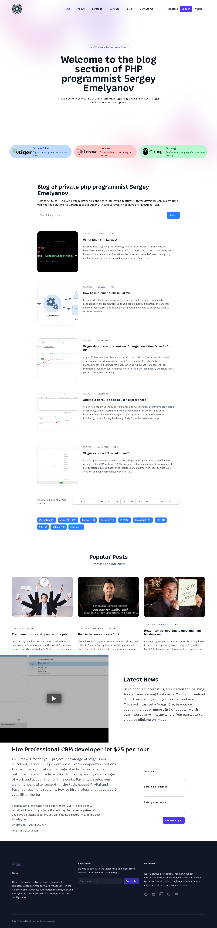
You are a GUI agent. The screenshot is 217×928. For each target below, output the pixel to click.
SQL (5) (43, 527)
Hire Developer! (174, 820)
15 (132, 501)
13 (117, 501)
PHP (113, 233)
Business (31, 628)
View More (122, 47)
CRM (116, 447)
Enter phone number (155, 802)
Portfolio (97, 8)
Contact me (146, 8)
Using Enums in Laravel (100, 240)
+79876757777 (36, 825)
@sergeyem (32, 830)
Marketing (98, 628)
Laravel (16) (88, 520)
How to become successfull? (98, 634)
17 (147, 501)
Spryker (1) (76, 527)
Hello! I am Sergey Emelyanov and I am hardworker (172, 632)
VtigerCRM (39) (68, 520)
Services (114, 8)
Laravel (101, 233)
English (186, 8)
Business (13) (108, 520)
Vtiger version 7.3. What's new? (106, 453)
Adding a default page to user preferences (114, 400)
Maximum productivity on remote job (39, 634)
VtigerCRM (103, 340)
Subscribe (131, 881)
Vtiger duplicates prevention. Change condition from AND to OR (128, 348)
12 (109, 501)
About (81, 8)
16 (139, 501)
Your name (150, 771)
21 (162, 501)
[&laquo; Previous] (75, 502)
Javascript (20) (143, 520)
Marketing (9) (46, 520)
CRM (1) (161, 520)
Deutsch (173, 8)
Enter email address (155, 786)
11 (102, 501)
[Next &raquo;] (177, 502)
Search (173, 215)
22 (169, 501)
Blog (129, 8)
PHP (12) (124, 520)
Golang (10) (58, 527)
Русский (198, 8)
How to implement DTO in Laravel (107, 293)
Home (67, 8)
